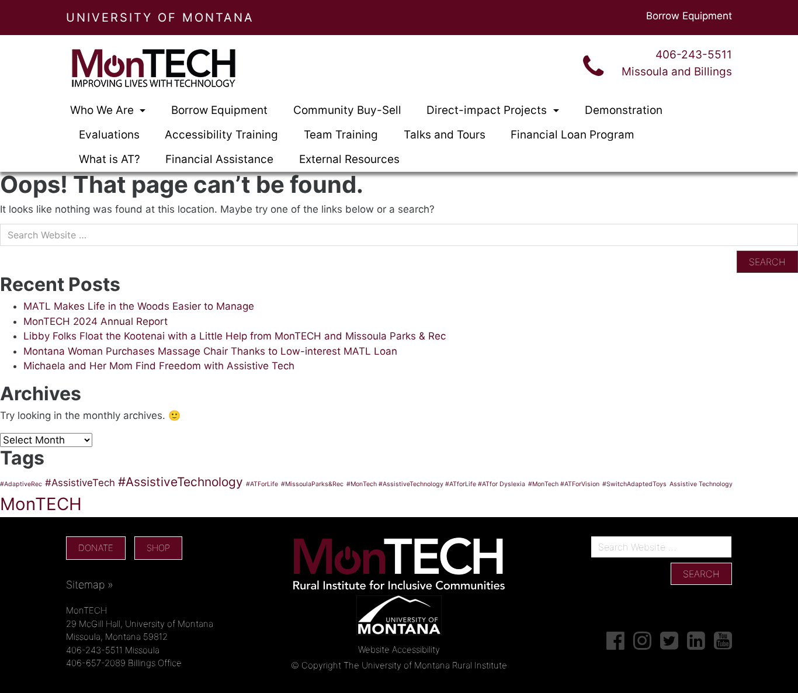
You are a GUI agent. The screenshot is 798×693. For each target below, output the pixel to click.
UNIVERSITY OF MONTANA (160, 18)
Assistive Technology (701, 484)
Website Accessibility (399, 649)
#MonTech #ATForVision (563, 484)
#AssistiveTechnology (180, 481)
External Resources (349, 159)
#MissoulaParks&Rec (312, 484)
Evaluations (109, 134)
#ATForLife (262, 484)
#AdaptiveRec (21, 484)
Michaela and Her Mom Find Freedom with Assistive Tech (158, 366)
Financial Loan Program (572, 134)
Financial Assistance (219, 159)
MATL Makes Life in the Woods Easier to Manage (138, 306)
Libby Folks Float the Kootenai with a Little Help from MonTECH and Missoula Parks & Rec (234, 336)
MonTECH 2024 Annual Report (95, 321)
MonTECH (41, 504)
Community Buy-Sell (347, 110)
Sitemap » (89, 584)
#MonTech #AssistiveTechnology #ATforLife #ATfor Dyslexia (435, 484)
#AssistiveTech (80, 482)
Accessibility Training (221, 134)
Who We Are (103, 110)
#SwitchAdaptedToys (634, 484)
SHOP (158, 547)
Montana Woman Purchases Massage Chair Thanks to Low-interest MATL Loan (210, 351)
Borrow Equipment (689, 16)
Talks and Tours (444, 134)
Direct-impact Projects (488, 110)
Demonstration (623, 110)
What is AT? (109, 159)
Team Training (341, 134)
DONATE (95, 547)
